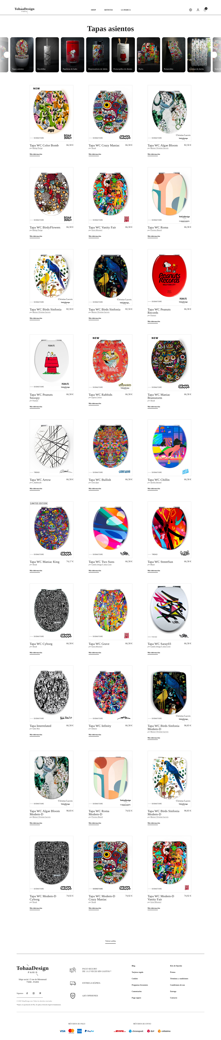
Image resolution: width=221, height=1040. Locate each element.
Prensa (172, 972)
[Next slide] (214, 55)
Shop (93, 10)
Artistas (108, 10)
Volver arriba (110, 941)
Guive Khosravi (96, 230)
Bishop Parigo (37, 148)
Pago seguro (136, 998)
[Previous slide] (7, 55)
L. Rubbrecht (36, 482)
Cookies (135, 979)
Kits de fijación (176, 966)
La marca (126, 10)
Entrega (173, 991)
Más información (36, 154)
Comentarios (137, 991)
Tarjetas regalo (137, 972)
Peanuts (153, 315)
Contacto (173, 998)
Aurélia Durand (155, 482)
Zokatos (94, 729)
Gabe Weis (36, 729)
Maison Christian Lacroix (159, 148)
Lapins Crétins (96, 397)
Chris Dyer (95, 482)
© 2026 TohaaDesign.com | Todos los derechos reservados (34, 1001)
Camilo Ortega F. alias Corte (101, 564)
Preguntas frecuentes (140, 985)
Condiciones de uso (177, 985)
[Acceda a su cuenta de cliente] (198, 9)
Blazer (152, 564)
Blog (133, 966)
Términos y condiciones (179, 979)
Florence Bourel (156, 230)
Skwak (93, 148)
